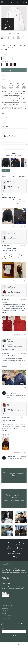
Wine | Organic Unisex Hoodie (13, 238)
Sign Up (14, 635)
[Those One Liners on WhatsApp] (8, 578)
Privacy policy (5, 610)
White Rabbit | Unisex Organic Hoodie (15, 346)
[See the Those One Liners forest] (5, 594)
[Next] (18, 33)
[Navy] (7, 64)
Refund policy (5, 608)
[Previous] (10, 33)
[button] (7, 48)
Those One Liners (11, 644)
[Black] (14, 64)
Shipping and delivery (7, 605)
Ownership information (7, 615)
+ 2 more (22, 222)
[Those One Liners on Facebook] (2, 578)
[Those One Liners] (14, 2)
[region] (14, 162)
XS (3, 58)
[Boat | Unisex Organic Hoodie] (14, 18)
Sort (13, 176)
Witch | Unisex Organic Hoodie (13, 292)
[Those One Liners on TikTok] (6, 578)
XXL (22, 58)
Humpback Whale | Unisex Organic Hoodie (16, 410)
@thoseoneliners (14, 491)
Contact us (4, 613)
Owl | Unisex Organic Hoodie (13, 188)
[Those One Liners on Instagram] (4, 578)
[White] (3, 64)
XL (18, 58)
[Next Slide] (25, 162)
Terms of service (5, 612)
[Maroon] (11, 64)
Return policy (5, 607)
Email (3, 628)
